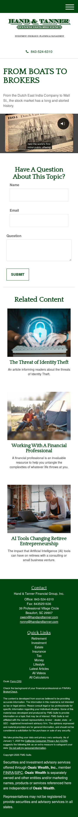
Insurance (39, 651)
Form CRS (15, 681)
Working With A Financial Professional (39, 448)
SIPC (19, 772)
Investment (39, 643)
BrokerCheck (10, 691)
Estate (39, 647)
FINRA (8, 772)
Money (39, 660)
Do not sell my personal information (27, 747)
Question (13, 235)
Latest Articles (39, 668)
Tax (39, 655)
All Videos (39, 673)
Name (14, 185)
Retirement (39, 638)
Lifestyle (39, 664)
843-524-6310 (41, 51)
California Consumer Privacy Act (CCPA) (46, 740)
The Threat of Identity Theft (39, 362)
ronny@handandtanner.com (39, 621)
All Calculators (39, 677)
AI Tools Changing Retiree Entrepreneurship (39, 541)
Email (14, 210)
